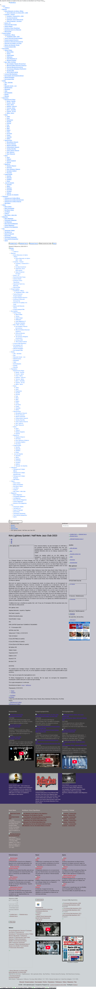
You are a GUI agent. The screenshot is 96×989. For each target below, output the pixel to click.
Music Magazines (8, 218)
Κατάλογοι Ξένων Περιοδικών (12, 28)
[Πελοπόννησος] (13, 858)
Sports (6, 240)
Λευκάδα (9, 121)
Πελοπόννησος (8, 140)
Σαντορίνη (9, 133)
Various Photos (8, 50)
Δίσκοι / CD (7, 23)
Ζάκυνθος (9, 137)
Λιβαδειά (9, 179)
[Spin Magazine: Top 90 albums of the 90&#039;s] (34, 813)
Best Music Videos (9, 210)
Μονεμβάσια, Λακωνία (12, 142)
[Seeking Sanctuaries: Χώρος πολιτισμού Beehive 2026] (74, 715)
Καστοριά (9, 167)
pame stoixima (54, 988)
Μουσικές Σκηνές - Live (10, 86)
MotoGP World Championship (42, 918)
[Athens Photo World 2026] (69, 730)
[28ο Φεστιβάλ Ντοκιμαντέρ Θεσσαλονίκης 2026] (48, 741)
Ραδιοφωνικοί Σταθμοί (14, 704)
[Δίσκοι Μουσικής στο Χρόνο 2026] (18, 970)
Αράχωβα (9, 177)
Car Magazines (8, 222)
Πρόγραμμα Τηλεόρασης (10, 237)
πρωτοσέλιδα (70, 962)
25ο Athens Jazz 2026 (14, 738)
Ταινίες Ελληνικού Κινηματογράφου (13, 38)
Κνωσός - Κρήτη (11, 103)
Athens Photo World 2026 (68, 731)
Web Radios (7, 203)
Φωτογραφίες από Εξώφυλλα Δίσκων (14, 75)
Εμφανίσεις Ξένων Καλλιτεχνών (15, 19)
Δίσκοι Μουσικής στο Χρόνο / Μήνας (13, 11)
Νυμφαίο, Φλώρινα (11, 165)
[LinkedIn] (11, 543)
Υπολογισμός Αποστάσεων (17, 947)
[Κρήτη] (64, 883)
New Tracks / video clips (10, 215)
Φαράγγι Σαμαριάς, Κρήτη (68, 877)
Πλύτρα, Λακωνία (11, 143)
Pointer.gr (75, 984)
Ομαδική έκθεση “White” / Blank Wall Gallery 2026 (74, 745)
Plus (3, 228)
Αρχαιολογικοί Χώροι (9, 99)
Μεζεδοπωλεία (8, 87)
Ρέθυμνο (9, 159)
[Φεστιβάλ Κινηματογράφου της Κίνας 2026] (46, 714)
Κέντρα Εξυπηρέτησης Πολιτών (17, 930)
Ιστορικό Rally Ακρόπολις (11, 74)
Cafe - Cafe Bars (8, 82)
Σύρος (8, 118)
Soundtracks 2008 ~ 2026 (13, 36)
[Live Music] (12, 695)
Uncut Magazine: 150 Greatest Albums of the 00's (34, 818)
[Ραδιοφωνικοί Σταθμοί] (15, 702)
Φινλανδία (9, 189)
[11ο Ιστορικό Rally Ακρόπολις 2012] (71, 908)
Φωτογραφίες (65, 784)
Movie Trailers (8, 206)
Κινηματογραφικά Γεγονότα (11, 40)
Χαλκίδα (9, 176)
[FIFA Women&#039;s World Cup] (43, 909)
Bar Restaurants (8, 92)
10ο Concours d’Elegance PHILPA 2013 (16, 69)
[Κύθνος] (37, 877)
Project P (6, 213)
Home (3, 6)
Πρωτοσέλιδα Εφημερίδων (11, 239)
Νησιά (6, 114)
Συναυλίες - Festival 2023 (68, 825)
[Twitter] (11, 541)
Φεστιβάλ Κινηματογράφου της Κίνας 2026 (46, 716)
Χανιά (8, 157)
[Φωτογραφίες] (69, 778)
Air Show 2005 (10, 70)
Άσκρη (8, 181)
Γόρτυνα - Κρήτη (11, 108)
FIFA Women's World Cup (41, 911)
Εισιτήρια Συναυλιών (12, 18)
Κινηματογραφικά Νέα (10, 46)
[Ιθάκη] (37, 858)
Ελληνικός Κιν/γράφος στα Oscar (12, 43)
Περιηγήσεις (5, 97)
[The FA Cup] (38, 919)
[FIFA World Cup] (38, 904)
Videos (4, 205)
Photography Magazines (10, 220)
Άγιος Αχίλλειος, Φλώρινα (13, 169)
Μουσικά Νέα (7, 31)
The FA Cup (38, 921)
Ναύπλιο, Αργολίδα (11, 145)
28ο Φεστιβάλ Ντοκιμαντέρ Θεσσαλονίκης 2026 (47, 743)
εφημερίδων (76, 962)
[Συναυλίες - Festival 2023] (69, 823)
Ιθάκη (8, 128)
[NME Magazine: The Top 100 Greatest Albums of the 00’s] (36, 823)
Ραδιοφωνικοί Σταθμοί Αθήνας (12, 198)
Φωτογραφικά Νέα (9, 79)
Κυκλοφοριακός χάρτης (23, 934)
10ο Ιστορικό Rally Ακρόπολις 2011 (71, 915)
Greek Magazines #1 (12, 58)
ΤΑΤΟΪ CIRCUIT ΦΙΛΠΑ (12, 72)
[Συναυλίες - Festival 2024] (69, 820)
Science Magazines (9, 225)
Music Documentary (9, 208)
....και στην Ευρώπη (9, 183)
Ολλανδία (9, 184)
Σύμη (8, 125)
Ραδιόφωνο (5, 196)
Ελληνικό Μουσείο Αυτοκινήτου (15, 67)
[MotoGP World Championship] (43, 916)
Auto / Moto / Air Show (10, 62)
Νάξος (8, 126)
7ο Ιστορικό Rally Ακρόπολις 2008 (71, 905)
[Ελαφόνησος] (39, 866)
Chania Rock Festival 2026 (15, 716)
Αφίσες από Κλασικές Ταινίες (12, 45)
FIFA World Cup (39, 907)
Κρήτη (6, 155)
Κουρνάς (9, 162)
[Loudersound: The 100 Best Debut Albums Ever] (34, 820)
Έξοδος (4, 80)
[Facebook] (11, 539)
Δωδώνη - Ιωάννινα (12, 106)
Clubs (5, 91)
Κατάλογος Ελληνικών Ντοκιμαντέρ (13, 41)
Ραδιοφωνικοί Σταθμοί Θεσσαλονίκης (14, 200)
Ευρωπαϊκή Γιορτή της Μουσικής (12, 29)
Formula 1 (37, 914)
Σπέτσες (9, 123)
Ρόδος (8, 131)
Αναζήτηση (65, 523)
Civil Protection (24, 945)
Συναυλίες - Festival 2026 (68, 815)
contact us (7, 7)
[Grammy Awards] (15, 778)
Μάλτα (8, 186)
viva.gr (23, 685)
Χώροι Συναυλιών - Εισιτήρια (14, 21)
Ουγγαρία (9, 191)
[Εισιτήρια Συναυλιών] (14, 834)
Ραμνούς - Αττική (11, 111)
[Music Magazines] (46, 781)
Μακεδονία (7, 164)
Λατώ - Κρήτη (10, 104)
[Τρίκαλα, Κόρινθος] (14, 866)
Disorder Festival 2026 (14, 726)
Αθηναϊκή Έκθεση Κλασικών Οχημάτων (16, 65)
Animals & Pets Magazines (11, 227)
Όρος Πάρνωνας (11, 154)
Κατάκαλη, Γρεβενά (11, 171)
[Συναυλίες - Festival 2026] (69, 813)
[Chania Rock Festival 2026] (16, 714)
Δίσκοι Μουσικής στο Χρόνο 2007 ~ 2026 (17, 12)
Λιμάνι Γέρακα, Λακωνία (13, 150)
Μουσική (4, 9)
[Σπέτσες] (38, 885)
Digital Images (10, 55)
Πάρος (8, 116)
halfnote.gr (28, 685)
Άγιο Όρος (9, 172)
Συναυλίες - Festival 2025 (68, 818)
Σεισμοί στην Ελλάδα (14, 945)
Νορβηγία (9, 188)
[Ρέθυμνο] (65, 866)
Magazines (5, 217)
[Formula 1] (38, 912)
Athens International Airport (22, 944)
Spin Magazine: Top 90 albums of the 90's (32, 815)
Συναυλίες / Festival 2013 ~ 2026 (15, 16)
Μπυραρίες (7, 89)
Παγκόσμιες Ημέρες (9, 230)
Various (8, 53)
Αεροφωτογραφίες (11, 60)
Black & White (10, 52)
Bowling (6, 94)
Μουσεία (6, 96)
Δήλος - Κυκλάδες (11, 109)
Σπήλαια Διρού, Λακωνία (13, 147)
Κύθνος (8, 138)
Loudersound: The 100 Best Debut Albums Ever (33, 822)
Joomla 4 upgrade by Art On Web (58, 984)
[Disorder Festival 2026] (15, 725)
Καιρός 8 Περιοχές (9, 234)
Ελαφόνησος (10, 120)
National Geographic (9, 77)
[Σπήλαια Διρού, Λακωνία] (15, 887)
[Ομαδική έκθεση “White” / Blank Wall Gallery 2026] (74, 742)
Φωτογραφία (5, 48)
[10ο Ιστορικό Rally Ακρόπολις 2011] (71, 913)
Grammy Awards (8, 26)
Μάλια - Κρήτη (10, 113)
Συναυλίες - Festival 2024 (68, 822)
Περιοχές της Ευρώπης (13, 194)
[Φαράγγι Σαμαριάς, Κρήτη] (69, 875)
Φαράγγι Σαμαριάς (11, 160)
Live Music (7, 211)
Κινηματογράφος (6, 33)
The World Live (8, 232)
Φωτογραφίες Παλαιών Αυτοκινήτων (16, 63)
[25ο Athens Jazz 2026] (15, 737)
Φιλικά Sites (7, 235)
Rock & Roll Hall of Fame (10, 24)
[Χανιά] (64, 858)
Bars (5, 84)
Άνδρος (9, 130)
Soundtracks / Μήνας (9, 35)
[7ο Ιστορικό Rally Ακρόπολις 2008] (71, 903)
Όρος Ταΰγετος (10, 152)
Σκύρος (8, 135)
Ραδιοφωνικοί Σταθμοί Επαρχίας (12, 201)
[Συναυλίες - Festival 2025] (69, 817)
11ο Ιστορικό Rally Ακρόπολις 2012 (71, 910)
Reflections (9, 57)
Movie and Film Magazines (11, 223)
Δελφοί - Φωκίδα (11, 101)
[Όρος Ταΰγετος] (13, 877)
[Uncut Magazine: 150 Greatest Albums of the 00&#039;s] (36, 817)
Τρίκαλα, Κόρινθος (11, 148)
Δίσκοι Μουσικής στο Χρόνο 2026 (17, 972)
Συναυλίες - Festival (9, 14)
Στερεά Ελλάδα (8, 174)
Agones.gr (49, 988)
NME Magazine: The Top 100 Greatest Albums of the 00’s (36, 825)
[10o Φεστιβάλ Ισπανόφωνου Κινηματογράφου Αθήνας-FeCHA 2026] (48, 727)
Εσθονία (9, 193)
